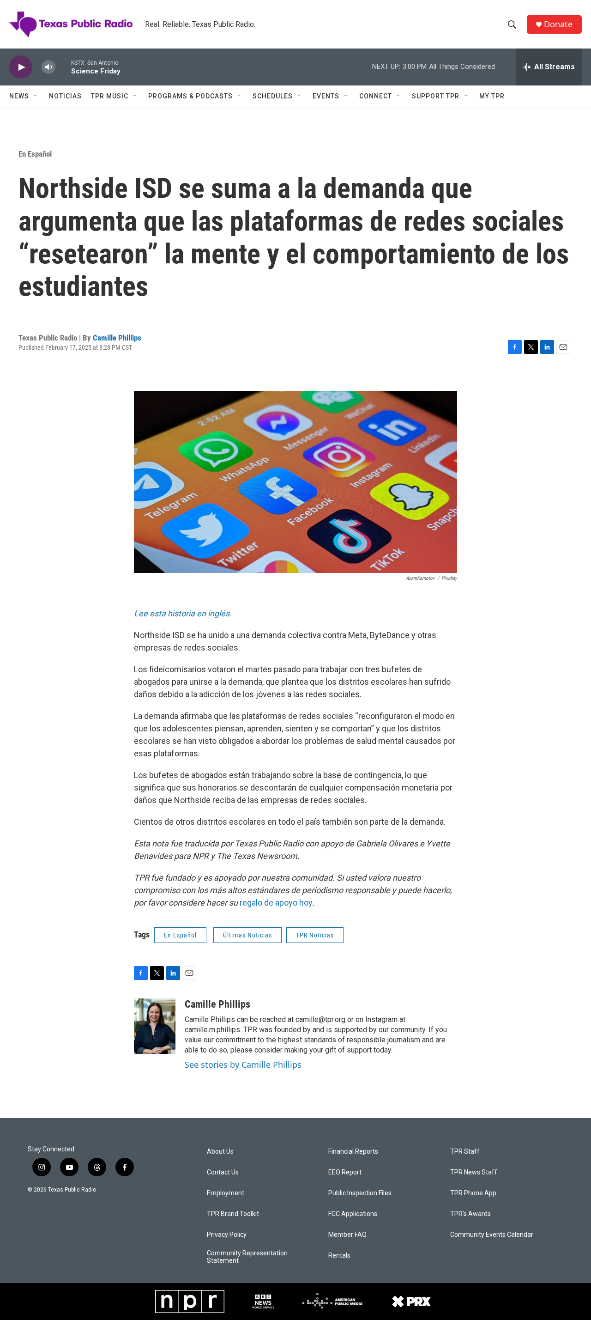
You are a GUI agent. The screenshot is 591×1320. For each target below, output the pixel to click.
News (19, 96)
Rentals (339, 1255)
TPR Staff (465, 1151)
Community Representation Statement (247, 1257)
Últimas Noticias (247, 935)
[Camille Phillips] (154, 1026)
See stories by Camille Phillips (243, 1064)
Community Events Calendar (491, 1234)
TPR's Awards (470, 1214)
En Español (35, 153)
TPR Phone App (473, 1193)
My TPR (492, 96)
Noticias (65, 96)
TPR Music (109, 96)
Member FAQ (347, 1234)
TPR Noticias (315, 935)
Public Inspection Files (360, 1193)
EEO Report (345, 1172)
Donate (558, 24)
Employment (225, 1193)
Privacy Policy (227, 1234)
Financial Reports (353, 1151)
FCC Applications (352, 1214)
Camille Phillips (117, 337)
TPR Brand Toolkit (233, 1214)
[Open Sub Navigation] (36, 96)
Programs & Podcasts (190, 96)
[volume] (48, 67)
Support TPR (435, 96)
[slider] (63, 67)
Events (326, 96)
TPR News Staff (473, 1172)
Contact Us (223, 1172)
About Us (220, 1151)
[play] (20, 67)
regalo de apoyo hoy (276, 902)
